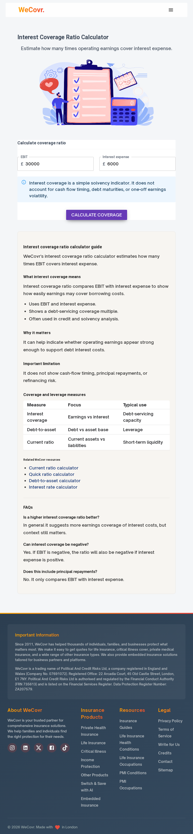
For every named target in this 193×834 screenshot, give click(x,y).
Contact (165, 761)
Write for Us (169, 744)
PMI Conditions (133, 773)
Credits (165, 753)
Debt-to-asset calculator (54, 480)
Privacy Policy (170, 721)
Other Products (94, 775)
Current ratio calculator (53, 467)
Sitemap (165, 770)
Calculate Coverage (96, 214)
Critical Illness (93, 751)
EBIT (24, 157)
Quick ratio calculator (51, 474)
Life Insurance (93, 743)
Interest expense (116, 157)
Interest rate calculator (53, 487)
